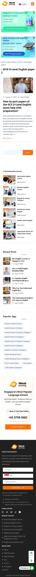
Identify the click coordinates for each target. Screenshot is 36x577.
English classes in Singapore (14, 337)
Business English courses (13, 324)
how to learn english (12, 363)
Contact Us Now (17, 427)
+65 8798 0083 (18, 417)
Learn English (25, 97)
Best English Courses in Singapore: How (21, 260)
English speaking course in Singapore (17, 359)
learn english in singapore (13, 368)
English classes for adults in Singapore (18, 332)
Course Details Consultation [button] (15, 29)
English (23, 4)
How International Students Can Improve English (22, 299)
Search (27, 152)
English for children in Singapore (15, 350)
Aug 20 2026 (18, 293)
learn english (27, 363)
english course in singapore (14, 346)
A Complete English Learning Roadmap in (20, 279)
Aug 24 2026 (18, 274)
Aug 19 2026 (18, 303)
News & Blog (11, 62)
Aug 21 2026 (18, 283)
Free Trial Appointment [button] (13, 54)
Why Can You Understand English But (22, 289)
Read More (7, 138)
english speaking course (13, 354)
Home (3, 62)
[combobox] (18, 476)
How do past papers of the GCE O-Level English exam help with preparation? (17, 106)
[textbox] (8, 475)
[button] (32, 3)
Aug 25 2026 (18, 264)
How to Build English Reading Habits (20, 269)
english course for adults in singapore (17, 341)
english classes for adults (13, 328)
